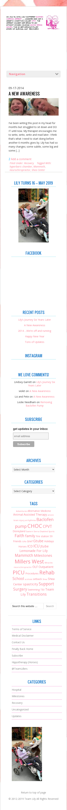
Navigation (17, 74)
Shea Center (38, 170)
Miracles (49, 562)
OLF (35, 567)
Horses (22, 546)
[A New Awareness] (34, 107)
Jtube (44, 546)
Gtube (38, 540)
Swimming (34, 589)
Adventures (21, 511)
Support (46, 584)
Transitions (36, 594)
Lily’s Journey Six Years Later (34, 319)
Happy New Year (34, 336)
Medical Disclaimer (23, 635)
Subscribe (17, 655)
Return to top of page (33, 792)
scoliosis (28, 579)
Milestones (43, 555)
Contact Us (18, 642)
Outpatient (46, 567)
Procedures (32, 573)
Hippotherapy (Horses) (25, 662)
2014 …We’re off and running (34, 330)
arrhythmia (30, 520)
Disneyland (19, 531)
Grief (30, 541)
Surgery (20, 589)
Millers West (29, 561)
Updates (16, 716)
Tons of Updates (34, 342)
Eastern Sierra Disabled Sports (40, 531)
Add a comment (21, 159)
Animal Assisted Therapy (30, 515)
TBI (42, 589)
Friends (17, 541)
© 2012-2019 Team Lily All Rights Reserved (33, 798)
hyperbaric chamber (21, 166)
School (18, 578)
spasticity (30, 584)
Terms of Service (21, 629)
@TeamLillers (20, 668)
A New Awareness (24, 94)
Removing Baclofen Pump (39, 403)
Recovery (29, 163)
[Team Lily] (33, 31)
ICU (36, 546)
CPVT (47, 526)
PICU (19, 572)
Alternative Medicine (39, 511)
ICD (30, 546)
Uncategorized (20, 709)
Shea (45, 579)
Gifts (24, 541)
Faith (19, 535)
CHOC (34, 525)
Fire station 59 (44, 536)
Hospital (16, 689)
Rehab (46, 572)
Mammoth (39, 166)
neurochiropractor (20, 170)
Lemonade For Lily (33, 551)
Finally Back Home (22, 649)
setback (37, 579)
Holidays (49, 541)
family (30, 535)
